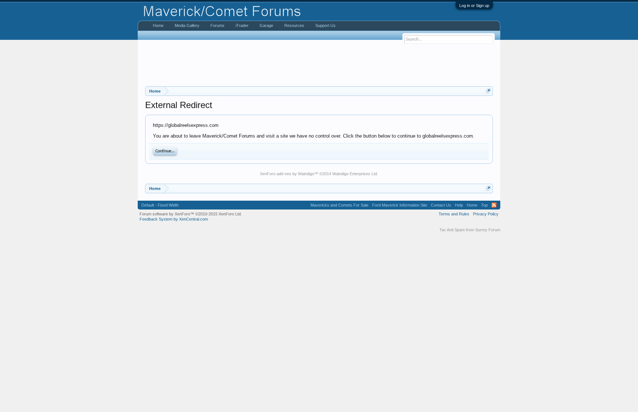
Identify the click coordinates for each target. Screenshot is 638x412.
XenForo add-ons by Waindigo (287, 174)
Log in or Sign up (474, 5)
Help (459, 205)
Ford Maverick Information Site (399, 205)
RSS (494, 205)
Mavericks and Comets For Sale (339, 205)
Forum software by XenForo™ (191, 214)
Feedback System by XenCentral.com (174, 219)
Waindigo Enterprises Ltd (354, 174)
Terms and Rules (454, 214)
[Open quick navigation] (488, 91)
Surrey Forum (487, 230)
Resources (294, 25)
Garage (266, 25)
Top (484, 205)
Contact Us (441, 205)
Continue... (165, 151)
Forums (217, 25)
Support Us (325, 25)
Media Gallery (187, 25)
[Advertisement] (319, 63)
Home (158, 25)
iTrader (242, 25)
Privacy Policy (485, 214)
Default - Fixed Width (160, 205)
